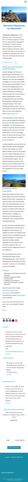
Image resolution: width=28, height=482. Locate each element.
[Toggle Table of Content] (14, 63)
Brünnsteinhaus (14, 113)
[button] (4, 320)
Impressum (7, 457)
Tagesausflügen (21, 295)
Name (8, 440)
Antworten (7, 353)
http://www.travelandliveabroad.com (14, 351)
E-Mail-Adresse (20, 440)
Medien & (19, 457)
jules (3, 327)
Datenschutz (13, 457)
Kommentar (14, 420)
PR (22, 457)
